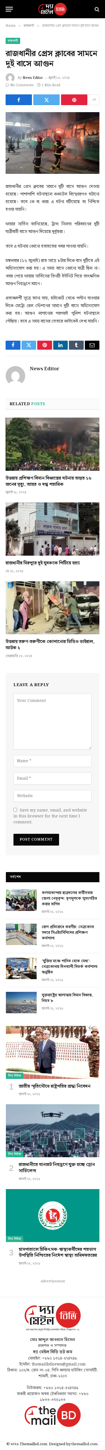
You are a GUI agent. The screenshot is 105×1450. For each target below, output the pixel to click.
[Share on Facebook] (19, 99)
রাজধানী (13, 40)
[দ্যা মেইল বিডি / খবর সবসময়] (52, 9)
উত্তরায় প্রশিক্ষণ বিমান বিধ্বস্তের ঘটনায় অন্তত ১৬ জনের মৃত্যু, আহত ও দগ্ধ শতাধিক (49, 481)
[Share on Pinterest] (74, 99)
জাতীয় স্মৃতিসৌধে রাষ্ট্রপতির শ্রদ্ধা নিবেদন (54, 1086)
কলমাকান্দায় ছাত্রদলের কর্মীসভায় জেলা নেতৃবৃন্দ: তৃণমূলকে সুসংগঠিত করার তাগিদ (69, 898)
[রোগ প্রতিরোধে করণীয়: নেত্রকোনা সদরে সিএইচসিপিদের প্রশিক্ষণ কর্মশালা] (21, 934)
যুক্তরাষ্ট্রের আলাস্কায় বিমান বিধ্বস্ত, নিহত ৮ (67, 998)
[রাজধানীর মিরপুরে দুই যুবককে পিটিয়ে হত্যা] (52, 528)
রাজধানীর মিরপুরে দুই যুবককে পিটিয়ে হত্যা (43, 563)
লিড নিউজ (14, 1075)
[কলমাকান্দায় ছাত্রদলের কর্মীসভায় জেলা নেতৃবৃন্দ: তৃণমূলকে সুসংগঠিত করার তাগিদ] (21, 900)
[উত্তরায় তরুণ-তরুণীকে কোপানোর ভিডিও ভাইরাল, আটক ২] (52, 607)
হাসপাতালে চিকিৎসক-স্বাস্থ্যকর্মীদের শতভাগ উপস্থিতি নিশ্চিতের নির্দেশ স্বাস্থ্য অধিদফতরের (58, 1252)
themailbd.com (84, 1444)
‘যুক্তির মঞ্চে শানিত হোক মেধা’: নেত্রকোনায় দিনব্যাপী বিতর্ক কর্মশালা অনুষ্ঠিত (69, 966)
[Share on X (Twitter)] (46, 99)
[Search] (96, 9)
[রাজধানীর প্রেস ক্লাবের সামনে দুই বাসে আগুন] (52, 143)
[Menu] (9, 9)
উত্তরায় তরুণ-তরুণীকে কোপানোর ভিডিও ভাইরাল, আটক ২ (50, 644)
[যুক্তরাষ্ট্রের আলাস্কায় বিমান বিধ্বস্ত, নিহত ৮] (21, 1002)
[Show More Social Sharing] (94, 99)
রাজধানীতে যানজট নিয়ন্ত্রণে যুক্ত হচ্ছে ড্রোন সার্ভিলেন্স (57, 1167)
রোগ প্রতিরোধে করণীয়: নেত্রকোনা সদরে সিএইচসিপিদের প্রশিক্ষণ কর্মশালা (68, 932)
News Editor (33, 78)
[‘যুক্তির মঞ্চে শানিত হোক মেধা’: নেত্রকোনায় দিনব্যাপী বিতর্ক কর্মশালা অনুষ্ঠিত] (21, 968)
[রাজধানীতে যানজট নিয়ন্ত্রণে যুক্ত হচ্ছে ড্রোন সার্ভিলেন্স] (52, 1130)
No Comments (22, 85)
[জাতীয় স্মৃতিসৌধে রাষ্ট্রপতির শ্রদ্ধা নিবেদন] (52, 1052)
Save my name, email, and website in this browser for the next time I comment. (50, 816)
